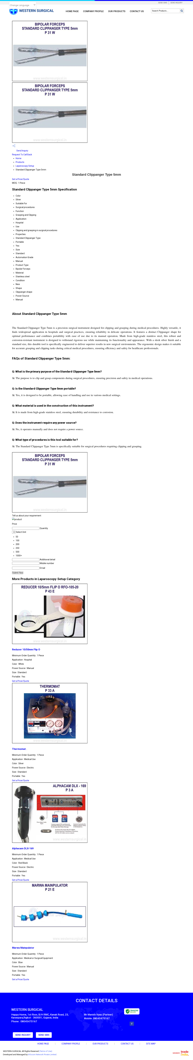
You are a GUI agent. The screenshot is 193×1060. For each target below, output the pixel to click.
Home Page (72, 11)
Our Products (116, 11)
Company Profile (93, 11)
